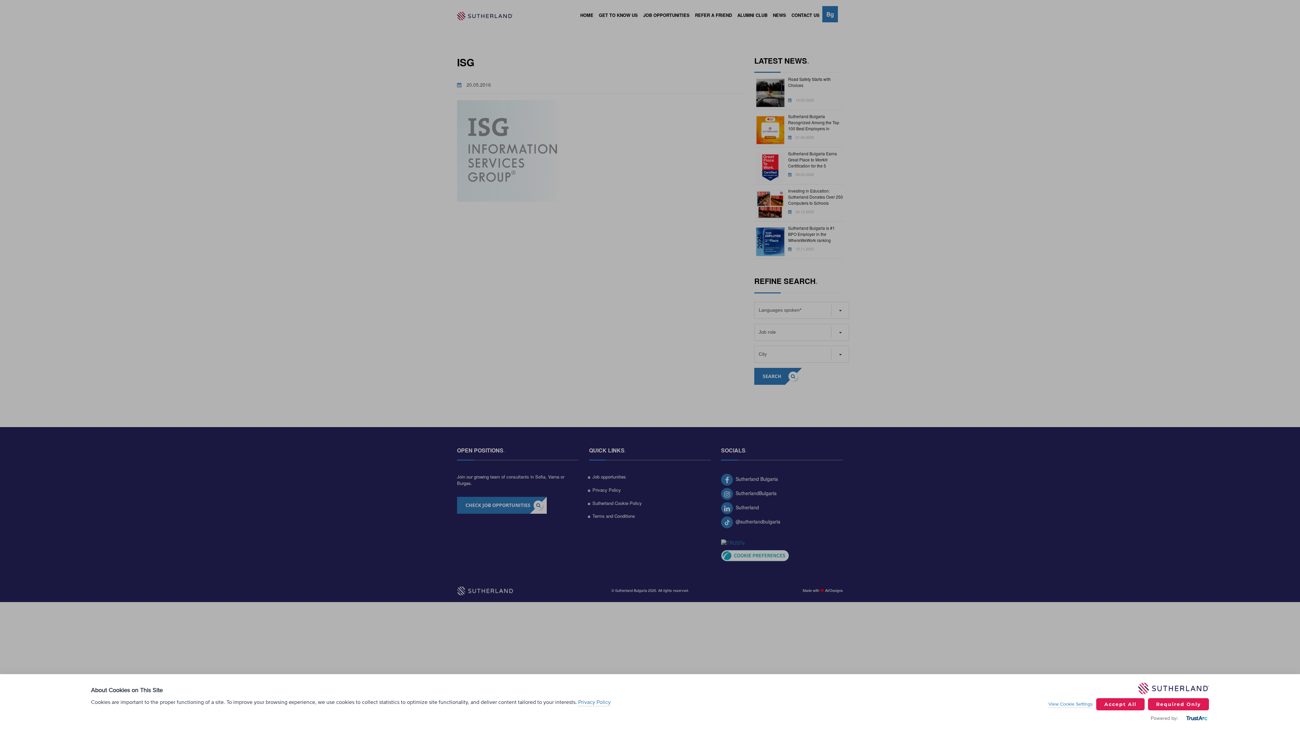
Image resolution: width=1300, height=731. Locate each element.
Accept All (1120, 704)
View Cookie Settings (1070, 704)
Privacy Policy (594, 702)
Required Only (1178, 704)
